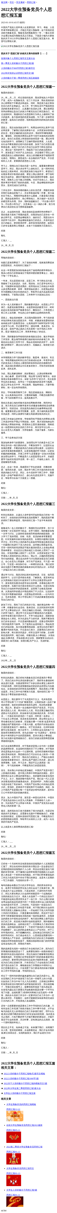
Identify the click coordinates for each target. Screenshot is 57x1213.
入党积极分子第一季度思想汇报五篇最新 (20, 78)
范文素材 (20, 2)
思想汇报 (31, 2)
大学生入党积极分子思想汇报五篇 (20, 1093)
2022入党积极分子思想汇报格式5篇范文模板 (24, 1074)
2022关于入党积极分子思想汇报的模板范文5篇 (25, 1083)
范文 (12, 2)
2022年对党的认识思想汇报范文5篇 (17, 73)
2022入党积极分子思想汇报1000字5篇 (21, 1078)
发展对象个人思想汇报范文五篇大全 (18, 58)
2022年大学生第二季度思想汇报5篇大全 (22, 1088)
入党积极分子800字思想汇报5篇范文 (18, 68)
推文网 (4, 2)
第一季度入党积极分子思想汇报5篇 (17, 63)
